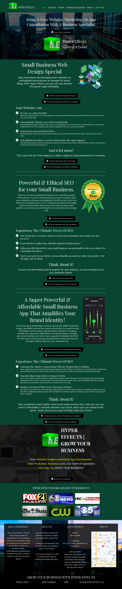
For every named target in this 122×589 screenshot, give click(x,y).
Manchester (76, 562)
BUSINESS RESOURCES (75, 7)
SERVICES (52, 7)
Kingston (82, 560)
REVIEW (61, 7)
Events (90, 7)
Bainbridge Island (71, 560)
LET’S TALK (99, 7)
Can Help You (46, 467)
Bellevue (82, 565)
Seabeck (68, 562)
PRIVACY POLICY (22, 582)
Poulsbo (74, 557)
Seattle (75, 565)
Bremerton (69, 554)
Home (44, 7)
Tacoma (80, 567)
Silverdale (82, 557)
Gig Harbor (77, 554)
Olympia (70, 567)
